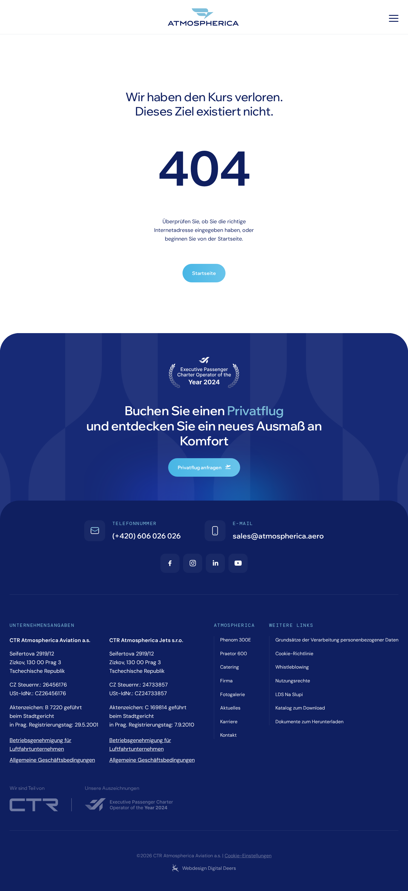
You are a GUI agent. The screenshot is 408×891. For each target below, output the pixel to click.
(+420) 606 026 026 (146, 535)
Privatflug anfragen (200, 467)
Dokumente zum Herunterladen (309, 721)
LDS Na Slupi (289, 694)
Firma (226, 681)
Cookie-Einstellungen (248, 855)
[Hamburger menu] (393, 18)
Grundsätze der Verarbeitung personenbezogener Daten (336, 640)
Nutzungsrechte (292, 681)
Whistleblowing (292, 667)
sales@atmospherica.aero (278, 535)
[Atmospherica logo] (204, 18)
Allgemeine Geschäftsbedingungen (52, 760)
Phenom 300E (235, 640)
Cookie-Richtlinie (294, 653)
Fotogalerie (232, 694)
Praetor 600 (233, 653)
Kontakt (228, 735)
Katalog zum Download (300, 708)
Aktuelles (230, 708)
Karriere (228, 721)
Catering (229, 667)
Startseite (204, 273)
